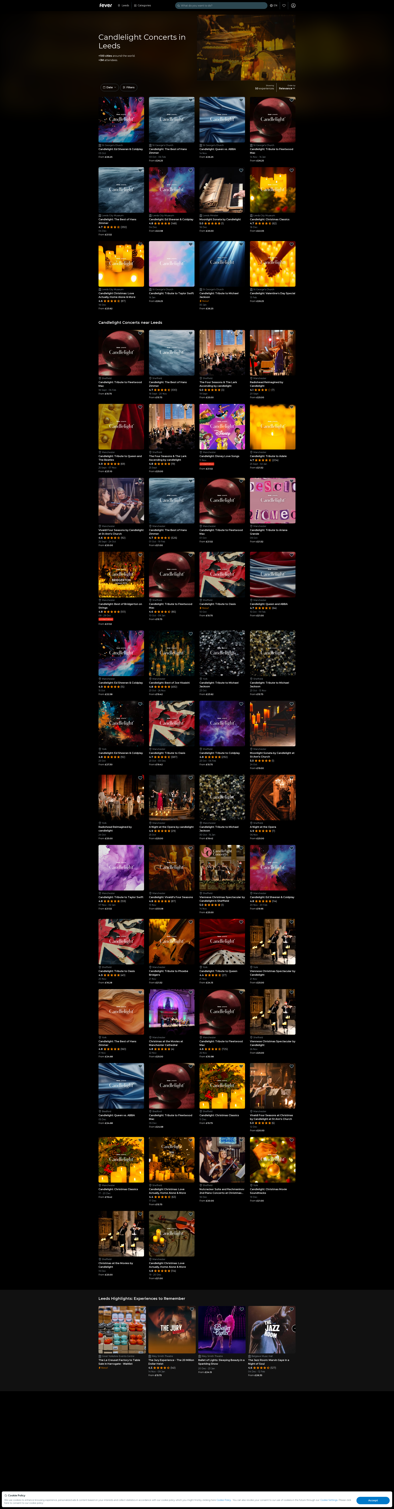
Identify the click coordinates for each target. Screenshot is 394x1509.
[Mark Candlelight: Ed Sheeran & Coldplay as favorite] (140, 100)
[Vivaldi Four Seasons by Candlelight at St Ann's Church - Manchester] (121, 500)
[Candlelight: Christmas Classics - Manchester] (121, 1160)
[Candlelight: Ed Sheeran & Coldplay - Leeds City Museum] (172, 190)
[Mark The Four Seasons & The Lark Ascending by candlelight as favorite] (241, 333)
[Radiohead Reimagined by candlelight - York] (121, 797)
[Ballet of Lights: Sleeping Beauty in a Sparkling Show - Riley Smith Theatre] (222, 1329)
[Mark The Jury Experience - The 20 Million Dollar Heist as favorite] (192, 1309)
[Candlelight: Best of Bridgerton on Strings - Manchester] (121, 574)
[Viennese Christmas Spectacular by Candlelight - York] (273, 941)
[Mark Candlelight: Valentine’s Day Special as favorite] (292, 244)
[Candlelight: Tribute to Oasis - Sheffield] (222, 574)
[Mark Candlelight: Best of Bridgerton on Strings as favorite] (140, 555)
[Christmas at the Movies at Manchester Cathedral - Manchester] (172, 1012)
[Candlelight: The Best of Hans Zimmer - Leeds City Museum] (121, 190)
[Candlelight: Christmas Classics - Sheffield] (222, 1086)
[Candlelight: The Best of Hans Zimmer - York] (121, 1012)
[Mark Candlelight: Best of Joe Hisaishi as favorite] (191, 634)
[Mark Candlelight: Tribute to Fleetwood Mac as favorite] (292, 100)
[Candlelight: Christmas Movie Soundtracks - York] (273, 1160)
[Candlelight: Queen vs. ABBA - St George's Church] (222, 119)
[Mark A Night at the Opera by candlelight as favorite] (191, 778)
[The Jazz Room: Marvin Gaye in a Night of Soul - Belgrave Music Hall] (272, 1329)
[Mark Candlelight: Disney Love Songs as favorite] (241, 407)
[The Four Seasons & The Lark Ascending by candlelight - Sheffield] (222, 353)
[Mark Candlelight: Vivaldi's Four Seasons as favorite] (191, 848)
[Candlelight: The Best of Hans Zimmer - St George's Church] (172, 119)
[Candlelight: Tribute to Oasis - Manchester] (172, 723)
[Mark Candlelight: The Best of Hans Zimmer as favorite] (191, 100)
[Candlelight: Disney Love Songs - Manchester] (222, 426)
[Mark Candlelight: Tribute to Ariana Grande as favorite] (292, 481)
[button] (110, 87)
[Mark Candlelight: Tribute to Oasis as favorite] (241, 555)
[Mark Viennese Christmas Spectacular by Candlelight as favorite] (292, 922)
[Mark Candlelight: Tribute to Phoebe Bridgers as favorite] (191, 922)
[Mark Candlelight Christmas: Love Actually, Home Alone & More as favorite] (140, 244)
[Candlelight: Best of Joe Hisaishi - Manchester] (172, 653)
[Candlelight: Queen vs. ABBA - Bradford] (121, 1086)
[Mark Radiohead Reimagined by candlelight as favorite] (140, 778)
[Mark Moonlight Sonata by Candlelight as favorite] (241, 170)
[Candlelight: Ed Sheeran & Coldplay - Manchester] (121, 653)
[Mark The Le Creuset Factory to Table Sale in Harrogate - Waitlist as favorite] (142, 1309)
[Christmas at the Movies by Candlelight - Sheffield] (121, 1234)
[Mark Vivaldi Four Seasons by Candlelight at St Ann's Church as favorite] (140, 481)
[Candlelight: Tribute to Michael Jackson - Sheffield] (273, 653)
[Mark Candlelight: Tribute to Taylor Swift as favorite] (191, 244)
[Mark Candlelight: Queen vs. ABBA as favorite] (241, 100)
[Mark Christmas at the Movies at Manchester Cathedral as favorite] (191, 992)
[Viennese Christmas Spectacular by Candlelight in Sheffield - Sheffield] (222, 868)
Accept (373, 1500)
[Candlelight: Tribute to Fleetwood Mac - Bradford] (172, 1086)
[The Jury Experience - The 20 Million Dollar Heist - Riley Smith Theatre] (172, 1329)
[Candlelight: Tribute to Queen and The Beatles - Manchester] (121, 426)
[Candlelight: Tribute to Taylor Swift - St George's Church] (172, 264)
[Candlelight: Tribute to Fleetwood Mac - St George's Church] (273, 119)
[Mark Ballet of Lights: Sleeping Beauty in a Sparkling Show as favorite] (242, 1309)
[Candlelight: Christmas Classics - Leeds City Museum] (273, 190)
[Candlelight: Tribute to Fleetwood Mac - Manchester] (222, 500)
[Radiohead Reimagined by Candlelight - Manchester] (273, 353)
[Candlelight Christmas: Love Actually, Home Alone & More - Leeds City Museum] (121, 264)
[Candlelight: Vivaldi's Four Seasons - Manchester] (172, 868)
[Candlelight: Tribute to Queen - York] (222, 941)
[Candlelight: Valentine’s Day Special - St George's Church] (273, 264)
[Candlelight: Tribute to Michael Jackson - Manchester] (222, 797)
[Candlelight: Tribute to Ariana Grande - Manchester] (273, 500)
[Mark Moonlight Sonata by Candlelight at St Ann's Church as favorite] (292, 704)
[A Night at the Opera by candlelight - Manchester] (172, 797)
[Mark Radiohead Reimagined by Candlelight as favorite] (292, 333)
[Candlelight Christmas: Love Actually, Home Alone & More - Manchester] (172, 1234)
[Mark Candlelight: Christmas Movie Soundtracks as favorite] (292, 1140)
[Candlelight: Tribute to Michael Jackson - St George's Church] (222, 264)
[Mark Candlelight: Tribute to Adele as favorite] (292, 407)
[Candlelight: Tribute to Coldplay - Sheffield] (222, 723)
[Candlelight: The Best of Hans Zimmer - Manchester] (172, 500)
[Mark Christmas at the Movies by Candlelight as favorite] (140, 1214)
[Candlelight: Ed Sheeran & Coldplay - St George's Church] (121, 119)
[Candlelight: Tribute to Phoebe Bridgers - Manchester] (172, 941)
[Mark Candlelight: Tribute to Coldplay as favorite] (241, 704)
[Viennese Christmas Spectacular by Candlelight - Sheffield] (273, 1012)
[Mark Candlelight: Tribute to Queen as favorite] (241, 922)
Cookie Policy (224, 1500)
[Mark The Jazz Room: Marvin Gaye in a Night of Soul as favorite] (292, 1309)
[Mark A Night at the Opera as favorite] (292, 778)
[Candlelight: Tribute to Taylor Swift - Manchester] (121, 868)
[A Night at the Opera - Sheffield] (273, 797)
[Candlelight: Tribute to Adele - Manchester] (273, 426)
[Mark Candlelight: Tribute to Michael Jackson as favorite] (241, 244)
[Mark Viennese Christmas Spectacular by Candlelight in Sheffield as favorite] (241, 848)
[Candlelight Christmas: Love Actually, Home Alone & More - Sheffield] (172, 1160)
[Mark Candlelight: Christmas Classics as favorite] (292, 170)
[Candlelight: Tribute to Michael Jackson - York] (222, 653)
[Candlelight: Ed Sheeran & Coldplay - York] (121, 723)
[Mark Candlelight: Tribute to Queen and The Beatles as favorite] (140, 407)
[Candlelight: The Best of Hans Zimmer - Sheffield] (172, 353)
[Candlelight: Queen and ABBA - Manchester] (273, 574)
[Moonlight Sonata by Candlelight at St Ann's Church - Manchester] (273, 723)
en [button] (275, 5)
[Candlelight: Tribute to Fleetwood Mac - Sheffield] (121, 353)
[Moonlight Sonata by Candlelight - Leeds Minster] (222, 190)
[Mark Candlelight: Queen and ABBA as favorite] (292, 555)
